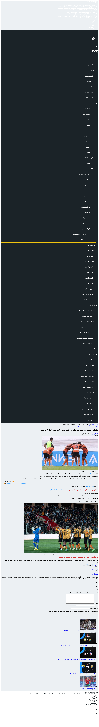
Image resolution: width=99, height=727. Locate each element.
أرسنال (88, 130)
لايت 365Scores (89, 97)
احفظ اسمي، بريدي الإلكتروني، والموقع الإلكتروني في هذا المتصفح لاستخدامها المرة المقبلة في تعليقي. (72, 611)
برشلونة (88, 147)
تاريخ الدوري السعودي (87, 409)
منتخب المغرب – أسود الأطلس (85, 321)
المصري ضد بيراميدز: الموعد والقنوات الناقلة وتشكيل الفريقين (81, 12)
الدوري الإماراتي (89, 283)
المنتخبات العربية (91, 305)
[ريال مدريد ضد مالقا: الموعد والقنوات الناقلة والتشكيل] (88, 672)
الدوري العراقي (89, 278)
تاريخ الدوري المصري (88, 403)
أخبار (94, 59)
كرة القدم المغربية (85, 228)
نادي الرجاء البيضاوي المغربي (80, 234)
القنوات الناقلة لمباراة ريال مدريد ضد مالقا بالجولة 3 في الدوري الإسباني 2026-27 (76, 6)
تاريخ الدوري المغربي (88, 419)
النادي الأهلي (84, 218)
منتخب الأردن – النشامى (87, 343)
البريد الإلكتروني (94, 608)
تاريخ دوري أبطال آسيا (87, 381)
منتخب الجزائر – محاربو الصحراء (85, 338)
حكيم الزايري (95, 433)
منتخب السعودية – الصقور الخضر (85, 310)
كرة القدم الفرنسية (88, 163)
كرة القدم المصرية (85, 212)
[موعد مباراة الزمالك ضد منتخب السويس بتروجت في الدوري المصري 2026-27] (88, 657)
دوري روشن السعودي (84, 174)
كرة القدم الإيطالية (88, 152)
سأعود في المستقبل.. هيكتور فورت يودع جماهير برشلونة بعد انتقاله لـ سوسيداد (77, 16)
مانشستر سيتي (86, 114)
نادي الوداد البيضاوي (82, 239)
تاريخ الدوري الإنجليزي (87, 387)
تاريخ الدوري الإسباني (88, 392)
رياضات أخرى (92, 349)
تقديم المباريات (89, 70)
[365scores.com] (95, 39)
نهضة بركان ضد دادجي (89, 473)
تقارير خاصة (90, 87)
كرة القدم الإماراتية (85, 207)
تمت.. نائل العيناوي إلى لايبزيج (88, 10)
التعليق (96, 603)
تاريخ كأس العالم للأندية (87, 365)
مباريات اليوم (92, 354)
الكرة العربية (90, 168)
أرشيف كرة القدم (91, 359)
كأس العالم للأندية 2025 (90, 704)
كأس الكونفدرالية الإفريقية (92, 425)
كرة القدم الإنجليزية (88, 108)
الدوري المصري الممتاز (87, 267)
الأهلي (85, 201)
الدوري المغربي (89, 272)
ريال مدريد (87, 141)
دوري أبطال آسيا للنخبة (87, 294)
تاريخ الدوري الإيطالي (88, 398)
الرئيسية (96, 424)
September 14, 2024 (89, 486)
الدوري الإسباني (89, 256)
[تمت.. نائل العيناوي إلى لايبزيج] (88, 686)
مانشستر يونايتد (86, 119)
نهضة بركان (83, 425)
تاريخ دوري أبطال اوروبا (87, 370)
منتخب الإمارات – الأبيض (87, 327)
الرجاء (77, 425)
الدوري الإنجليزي (89, 250)
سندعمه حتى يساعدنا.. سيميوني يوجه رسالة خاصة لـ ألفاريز (81, 13)
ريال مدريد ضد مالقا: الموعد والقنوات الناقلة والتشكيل (83, 9)
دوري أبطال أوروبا (88, 288)
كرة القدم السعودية (85, 179)
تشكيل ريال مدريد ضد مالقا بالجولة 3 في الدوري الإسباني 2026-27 (80, 5)
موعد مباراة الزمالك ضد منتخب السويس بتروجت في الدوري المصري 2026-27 (77, 8)
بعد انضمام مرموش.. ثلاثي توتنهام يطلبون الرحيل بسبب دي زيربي (80, 15)
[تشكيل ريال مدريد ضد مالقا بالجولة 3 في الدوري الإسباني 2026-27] (88, 629)
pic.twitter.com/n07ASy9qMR (19, 484)
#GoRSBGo (9, 484)
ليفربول (88, 125)
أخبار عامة (90, 65)
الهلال (85, 196)
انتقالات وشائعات (89, 76)
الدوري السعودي (89, 261)
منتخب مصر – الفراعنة (87, 316)
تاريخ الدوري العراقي (88, 414)
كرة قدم (94, 103)
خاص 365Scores (89, 92)
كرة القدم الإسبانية (88, 136)
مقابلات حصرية (89, 81)
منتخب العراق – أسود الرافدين (85, 332)
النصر (85, 190)
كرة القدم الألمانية (88, 157)
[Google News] (94, 569)
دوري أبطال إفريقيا (88, 299)
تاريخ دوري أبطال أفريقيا (87, 376)
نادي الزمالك (84, 223)
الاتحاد (85, 185)
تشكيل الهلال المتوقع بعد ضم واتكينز (87, 17)
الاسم (97, 605)
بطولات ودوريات (92, 245)
